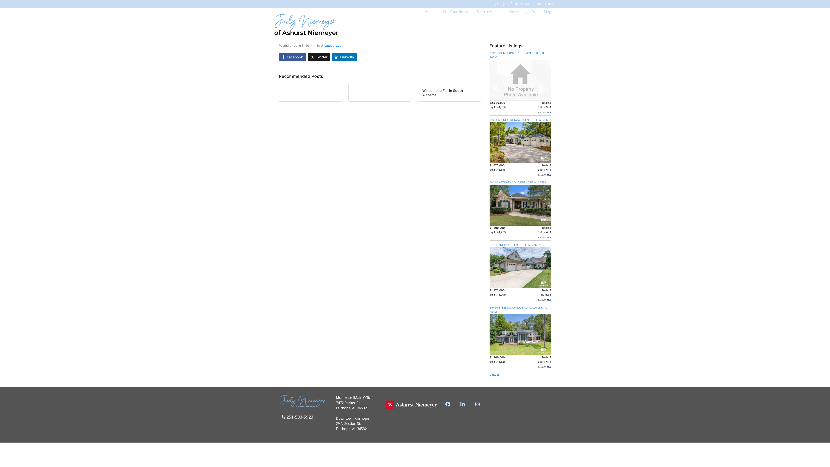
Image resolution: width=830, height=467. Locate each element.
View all (495, 374)
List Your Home (455, 11)
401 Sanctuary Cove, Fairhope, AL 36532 (518, 182)
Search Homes (488, 11)
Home (429, 11)
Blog (547, 11)
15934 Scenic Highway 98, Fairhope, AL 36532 (520, 120)
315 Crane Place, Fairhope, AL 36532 (515, 244)
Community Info (522, 11)
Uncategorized (331, 45)
